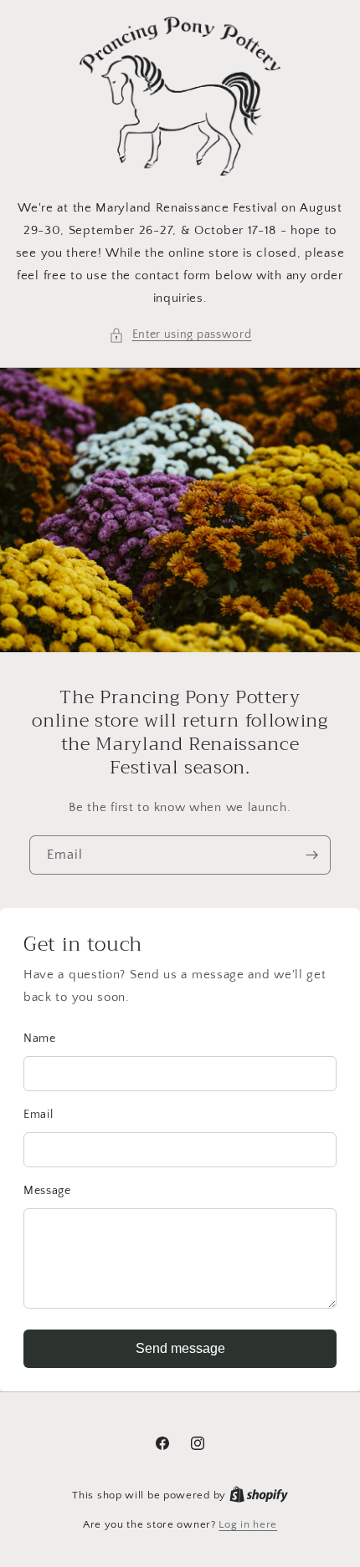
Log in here (248, 1524)
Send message (180, 1348)
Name (39, 1038)
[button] (180, 334)
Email (38, 1114)
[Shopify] (258, 1495)
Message (47, 1190)
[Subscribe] (311, 855)
